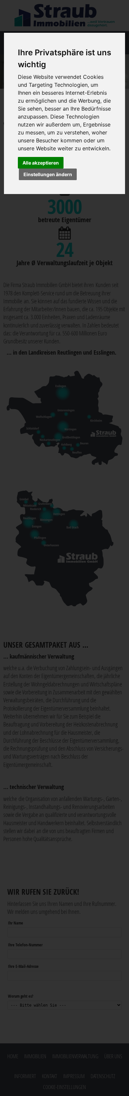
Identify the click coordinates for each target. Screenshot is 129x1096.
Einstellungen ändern (47, 174)
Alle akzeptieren (40, 163)
